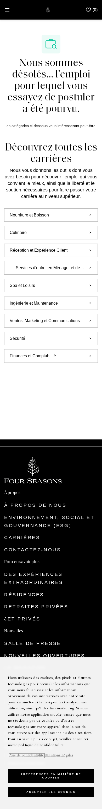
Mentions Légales (59, 756)
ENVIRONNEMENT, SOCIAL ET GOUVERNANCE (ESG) (49, 521)
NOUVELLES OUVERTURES (44, 655)
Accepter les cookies (51, 791)
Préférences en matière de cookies (51, 776)
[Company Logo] (48, 9)
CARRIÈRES (22, 537)
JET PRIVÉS (22, 618)
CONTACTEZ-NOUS (32, 549)
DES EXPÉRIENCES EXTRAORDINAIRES (33, 578)
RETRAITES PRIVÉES (36, 606)
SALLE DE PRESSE (32, 643)
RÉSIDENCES (24, 594)
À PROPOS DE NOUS (35, 505)
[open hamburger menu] (7, 10)
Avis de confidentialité (26, 756)
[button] (51, 377)
